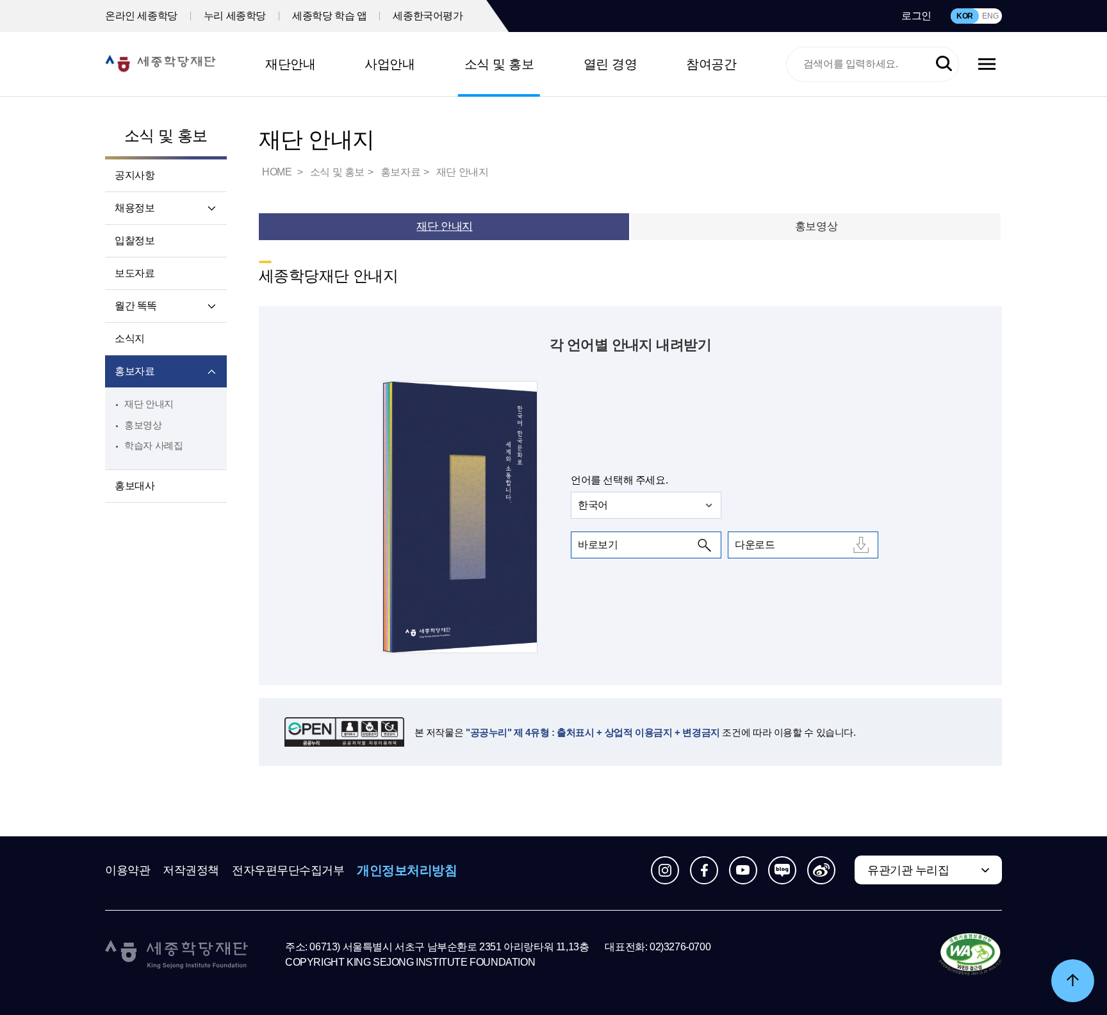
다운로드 (755, 544)
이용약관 (127, 870)
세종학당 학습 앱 (329, 15)
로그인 (916, 15)
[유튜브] (743, 870)
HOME (278, 171)
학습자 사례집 (153, 445)
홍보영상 (143, 424)
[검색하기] (944, 64)
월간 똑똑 (136, 305)
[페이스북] (704, 870)
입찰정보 (134, 240)
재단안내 (290, 64)
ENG (990, 16)
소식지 (130, 338)
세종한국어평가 (428, 15)
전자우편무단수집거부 (288, 870)
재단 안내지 (149, 403)
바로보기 (598, 544)
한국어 (593, 504)
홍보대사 (134, 485)
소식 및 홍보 (499, 64)
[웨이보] (821, 870)
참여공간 (711, 64)
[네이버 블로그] (782, 870)
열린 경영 (610, 64)
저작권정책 (191, 870)
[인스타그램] (665, 870)
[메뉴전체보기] (987, 64)
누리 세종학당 (235, 15)
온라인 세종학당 (141, 15)
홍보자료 (134, 371)
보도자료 (134, 273)
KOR (964, 16)
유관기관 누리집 (908, 870)
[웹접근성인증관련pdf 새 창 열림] (970, 955)
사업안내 (389, 64)
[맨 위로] (1072, 980)
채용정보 (134, 207)
